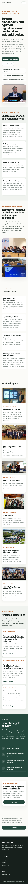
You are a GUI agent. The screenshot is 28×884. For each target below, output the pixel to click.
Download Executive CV (10, 59)
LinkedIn (4, 862)
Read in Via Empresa (9, 706)
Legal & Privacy (6, 874)
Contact (14, 827)
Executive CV (5, 865)
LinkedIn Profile (8, 64)
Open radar (14, 802)
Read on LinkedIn (8, 654)
